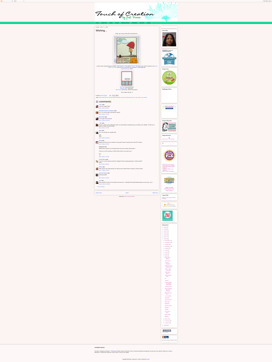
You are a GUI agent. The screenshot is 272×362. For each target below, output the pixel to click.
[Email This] (112, 95)
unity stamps (138, 97)
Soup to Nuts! (169, 190)
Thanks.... (167, 280)
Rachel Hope (101, 116)
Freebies (149, 22)
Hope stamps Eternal (103, 97)
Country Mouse (102, 159)
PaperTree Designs (103, 173)
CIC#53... (167, 309)
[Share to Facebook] (116, 95)
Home (97, 22)
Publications (134, 22)
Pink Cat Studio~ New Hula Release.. (168, 289)
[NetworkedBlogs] (169, 106)
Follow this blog (169, 108)
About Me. (142, 22)
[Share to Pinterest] (118, 95)
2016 (165, 227)
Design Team (104, 22)
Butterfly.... (167, 307)
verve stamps (144, 97)
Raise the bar (118, 89)
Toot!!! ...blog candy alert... (168, 269)
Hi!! (165, 278)
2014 (165, 231)
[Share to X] (115, 95)
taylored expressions (130, 97)
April (166, 256)
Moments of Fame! (125, 22)
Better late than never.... (168, 293)
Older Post (155, 192)
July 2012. (172, 139)
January (167, 322)
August (167, 248)
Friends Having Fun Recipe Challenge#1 (168, 283)
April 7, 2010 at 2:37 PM (104, 170)
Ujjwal (100, 130)
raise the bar (123, 97)
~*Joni (100, 123)
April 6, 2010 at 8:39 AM (104, 164)
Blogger (147, 359)
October (167, 244)
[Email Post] (110, 95)
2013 (165, 233)
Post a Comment (101, 186)
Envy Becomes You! (169, 188)
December (167, 240)
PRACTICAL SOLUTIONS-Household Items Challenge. (168, 165)
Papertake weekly (123, 88)
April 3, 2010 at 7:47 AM (104, 127)
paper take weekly (116, 97)
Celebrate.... (167, 297)
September (167, 246)
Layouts (117, 22)
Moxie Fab (122, 87)
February (167, 320)
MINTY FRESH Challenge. (168, 171)
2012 (165, 234)
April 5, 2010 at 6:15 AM (104, 144)
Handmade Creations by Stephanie (106, 110)
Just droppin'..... (168, 260)
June (166, 252)
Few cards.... (168, 301)
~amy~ (100, 104)
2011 (165, 236)
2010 (165, 238)
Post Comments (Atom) (130, 196)
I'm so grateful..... (169, 295)
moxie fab (110, 97)
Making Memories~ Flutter (122, 66)
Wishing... (167, 316)
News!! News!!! (168, 299)
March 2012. (165, 139)
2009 (165, 325)
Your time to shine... (167, 312)
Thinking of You (168, 286)
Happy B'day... (168, 314)
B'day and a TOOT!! (167, 258)
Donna (100, 140)
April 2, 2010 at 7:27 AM (104, 114)
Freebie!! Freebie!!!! (167, 263)
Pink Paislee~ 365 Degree (135, 66)
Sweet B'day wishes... (167, 273)
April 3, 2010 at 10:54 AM (104, 137)
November (167, 242)
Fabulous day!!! (168, 305)
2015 (165, 229)
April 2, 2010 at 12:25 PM (104, 120)
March (166, 318)
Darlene (101, 166)
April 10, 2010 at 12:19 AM (104, 184)
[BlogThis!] (114, 95)
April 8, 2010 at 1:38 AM (104, 177)
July (166, 250)
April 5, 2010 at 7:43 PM (104, 156)
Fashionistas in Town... (168, 276)
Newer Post (99, 192)
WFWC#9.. (167, 303)
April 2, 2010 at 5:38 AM (104, 108)
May (166, 254)
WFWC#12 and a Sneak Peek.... (169, 266)
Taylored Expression (125, 68)
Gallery (111, 22)
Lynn (100, 180)
